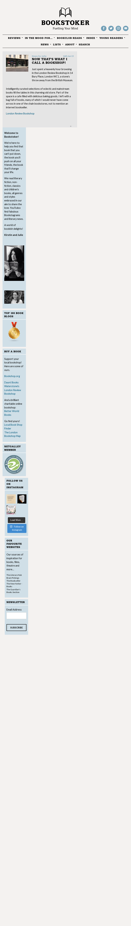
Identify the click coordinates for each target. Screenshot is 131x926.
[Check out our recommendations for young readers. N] (11, 510)
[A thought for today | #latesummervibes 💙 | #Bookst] (11, 499)
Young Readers (111, 38)
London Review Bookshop (12, 392)
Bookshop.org (12, 376)
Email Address (14, 609)
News (45, 44)
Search (84, 44)
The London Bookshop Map (12, 434)
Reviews (14, 38)
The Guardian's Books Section (13, 590)
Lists (57, 44)
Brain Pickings (12, 578)
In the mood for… (39, 38)
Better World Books (11, 413)
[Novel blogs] (14, 332)
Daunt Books (11, 382)
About (70, 44)
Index (90, 38)
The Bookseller (13, 580)
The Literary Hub (14, 575)
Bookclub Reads (69, 38)
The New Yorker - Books (14, 585)
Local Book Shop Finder (13, 426)
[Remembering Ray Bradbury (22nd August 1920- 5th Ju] (22, 499)
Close (71, 126)
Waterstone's (11, 386)
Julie (44, 56)
